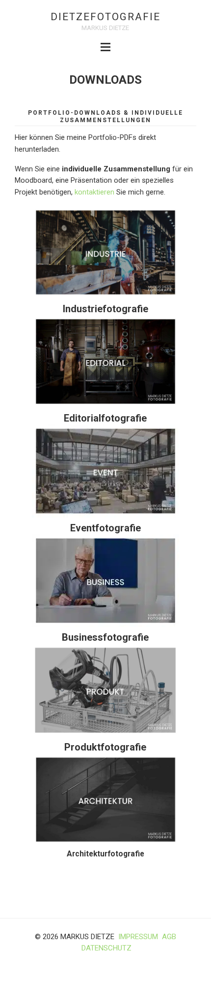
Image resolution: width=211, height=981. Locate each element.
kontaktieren (94, 192)
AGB (169, 936)
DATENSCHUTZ (106, 948)
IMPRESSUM (138, 936)
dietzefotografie (105, 17)
